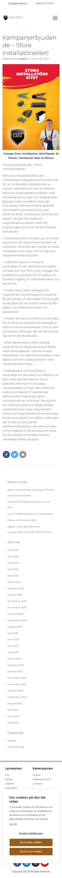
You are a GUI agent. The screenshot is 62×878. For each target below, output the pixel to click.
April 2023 (13, 652)
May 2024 (13, 569)
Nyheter (12, 740)
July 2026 (12, 549)
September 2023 (17, 620)
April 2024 (13, 575)
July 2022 (12, 709)
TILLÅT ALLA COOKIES (31, 851)
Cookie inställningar (31, 833)
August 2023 (14, 626)
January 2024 (15, 594)
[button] (55, 17)
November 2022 (16, 684)
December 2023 (16, 601)
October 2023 (15, 613)
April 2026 (13, 556)
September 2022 (17, 697)
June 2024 (13, 562)
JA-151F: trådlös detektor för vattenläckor (30, 513)
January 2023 (14, 671)
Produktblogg (15, 746)
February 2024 (15, 588)
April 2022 (13, 722)
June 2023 (13, 639)
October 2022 (15, 690)
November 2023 (16, 607)
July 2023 (12, 633)
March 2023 (14, 658)
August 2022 (14, 703)
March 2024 (14, 581)
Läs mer (13, 824)
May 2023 (13, 645)
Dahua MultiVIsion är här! (21, 520)
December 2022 (16, 677)
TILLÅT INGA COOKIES (31, 842)
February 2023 (15, 665)
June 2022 (13, 716)
